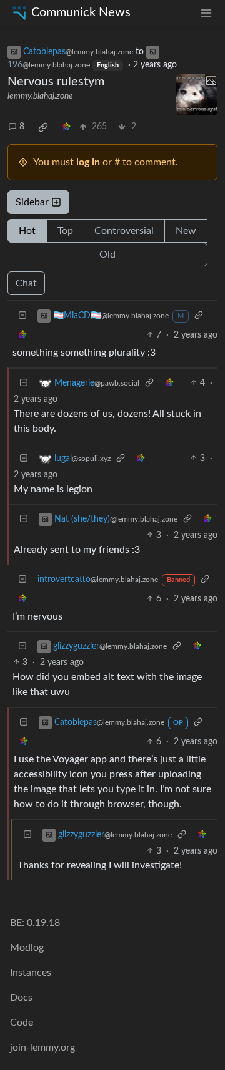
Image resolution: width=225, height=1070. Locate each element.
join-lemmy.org (42, 1048)
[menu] (206, 13)
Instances (30, 973)
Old (107, 255)
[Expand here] (197, 94)
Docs (21, 998)
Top (65, 231)
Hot (27, 231)
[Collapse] (22, 316)
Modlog (27, 948)
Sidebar (32, 202)
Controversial (124, 231)
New (186, 231)
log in (88, 162)
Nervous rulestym (56, 81)
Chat (26, 283)
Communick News (81, 12)
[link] (43, 127)
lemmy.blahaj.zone (40, 96)
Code (21, 1023)
